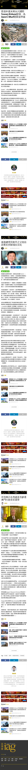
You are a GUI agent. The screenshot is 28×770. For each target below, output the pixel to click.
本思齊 (5, 20)
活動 (2, 760)
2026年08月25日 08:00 (14, 140)
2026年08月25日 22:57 (14, 133)
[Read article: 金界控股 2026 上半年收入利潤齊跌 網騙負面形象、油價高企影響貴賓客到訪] (4, 145)
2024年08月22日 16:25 (14, 503)
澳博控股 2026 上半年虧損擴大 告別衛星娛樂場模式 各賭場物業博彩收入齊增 (18, 125)
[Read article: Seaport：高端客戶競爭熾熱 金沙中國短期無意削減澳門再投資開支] (4, 637)
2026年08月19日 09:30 (14, 645)
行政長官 (22, 655)
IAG (5, 754)
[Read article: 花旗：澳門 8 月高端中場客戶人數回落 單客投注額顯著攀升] (4, 631)
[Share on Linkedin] (18, 44)
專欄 (12, 758)
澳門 (10, 655)
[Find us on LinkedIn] (3, 766)
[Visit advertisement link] (14, 1)
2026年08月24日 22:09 (14, 633)
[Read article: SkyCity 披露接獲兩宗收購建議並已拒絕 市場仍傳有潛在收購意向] (4, 139)
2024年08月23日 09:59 (14, 20)
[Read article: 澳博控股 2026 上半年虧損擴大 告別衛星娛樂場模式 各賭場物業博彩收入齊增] (4, 125)
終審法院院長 (16, 655)
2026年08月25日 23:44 (14, 128)
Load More (14, 152)
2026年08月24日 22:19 (14, 146)
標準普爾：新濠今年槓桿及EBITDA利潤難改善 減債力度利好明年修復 (17, 643)
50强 (16, 760)
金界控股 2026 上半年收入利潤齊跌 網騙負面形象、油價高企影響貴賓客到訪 (18, 144)
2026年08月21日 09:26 (14, 639)
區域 (12, 760)
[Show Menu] (2, 6)
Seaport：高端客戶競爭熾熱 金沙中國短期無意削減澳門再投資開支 (18, 636)
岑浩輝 (5, 655)
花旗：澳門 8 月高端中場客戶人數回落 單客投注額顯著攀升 (18, 630)
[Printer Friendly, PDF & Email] (5, 48)
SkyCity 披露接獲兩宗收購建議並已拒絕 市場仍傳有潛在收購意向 (17, 138)
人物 (9, 758)
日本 (9, 760)
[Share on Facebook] (13, 44)
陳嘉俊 (10, 213)
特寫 (5, 758)
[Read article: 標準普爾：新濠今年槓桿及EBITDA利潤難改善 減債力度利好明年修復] (4, 644)
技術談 (16, 758)
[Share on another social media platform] (24, 44)
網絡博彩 (21, 758)
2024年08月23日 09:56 (14, 248)
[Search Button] (26, 6)
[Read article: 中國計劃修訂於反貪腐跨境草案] (4, 133)
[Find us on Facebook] (1, 766)
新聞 (2, 758)
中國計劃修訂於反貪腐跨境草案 (16, 131)
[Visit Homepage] (13, 6)
